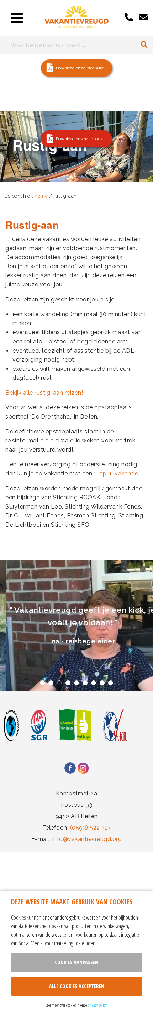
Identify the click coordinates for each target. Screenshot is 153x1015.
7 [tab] (93, 682)
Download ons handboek (79, 138)
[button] (76, 68)
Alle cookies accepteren (76, 986)
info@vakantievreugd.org (87, 839)
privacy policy (97, 1005)
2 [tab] (50, 682)
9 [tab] (110, 682)
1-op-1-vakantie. (116, 473)
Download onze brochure (80, 67)
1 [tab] (42, 682)
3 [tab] (59, 682)
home (41, 196)
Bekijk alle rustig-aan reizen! (44, 392)
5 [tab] (76, 682)
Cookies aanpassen (76, 962)
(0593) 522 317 (90, 827)
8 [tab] (102, 682)
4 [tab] (67, 682)
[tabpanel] (76, 625)
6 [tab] (85, 682)
